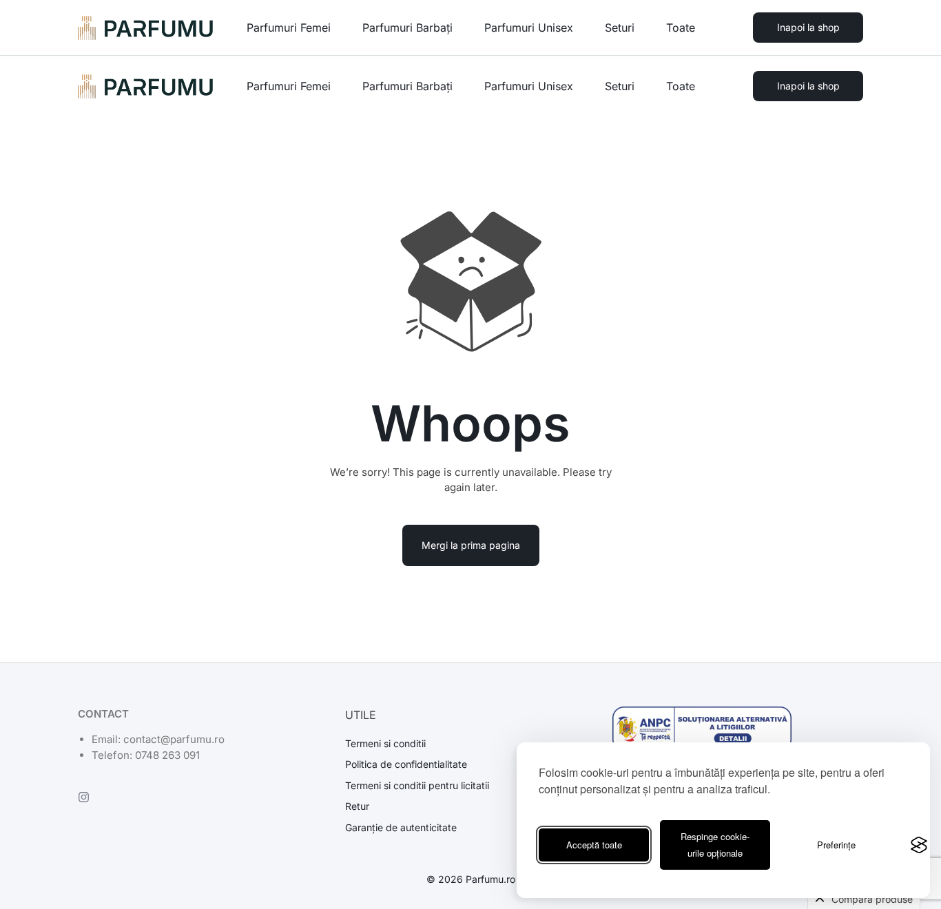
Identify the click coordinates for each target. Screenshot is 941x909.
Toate (680, 86)
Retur (357, 806)
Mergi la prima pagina (471, 545)
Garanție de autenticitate (401, 827)
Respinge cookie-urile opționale (715, 844)
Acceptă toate (594, 844)
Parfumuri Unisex (528, 86)
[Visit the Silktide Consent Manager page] (918, 844)
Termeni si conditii (385, 743)
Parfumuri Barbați (407, 86)
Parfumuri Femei (289, 86)
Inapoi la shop (808, 86)
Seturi (619, 86)
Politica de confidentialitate (406, 764)
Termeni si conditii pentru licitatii (417, 785)
